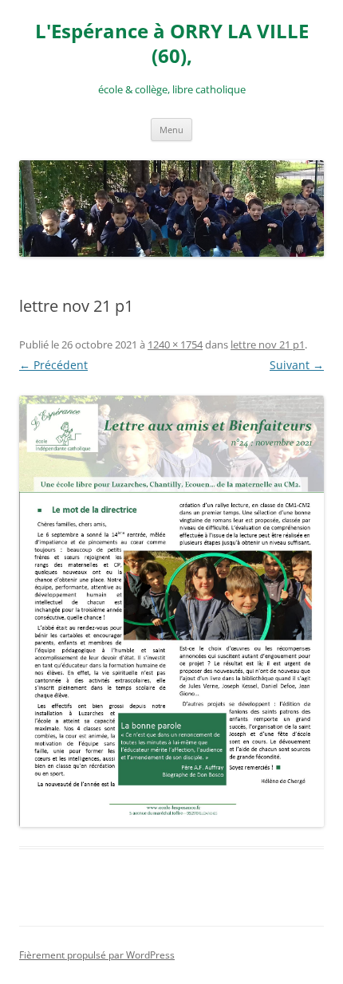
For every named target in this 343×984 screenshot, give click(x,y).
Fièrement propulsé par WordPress (97, 955)
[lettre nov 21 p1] (171, 611)
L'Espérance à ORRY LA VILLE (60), (172, 44)
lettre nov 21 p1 (268, 344)
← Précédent (53, 364)
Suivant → (297, 364)
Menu (171, 130)
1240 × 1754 (175, 344)
